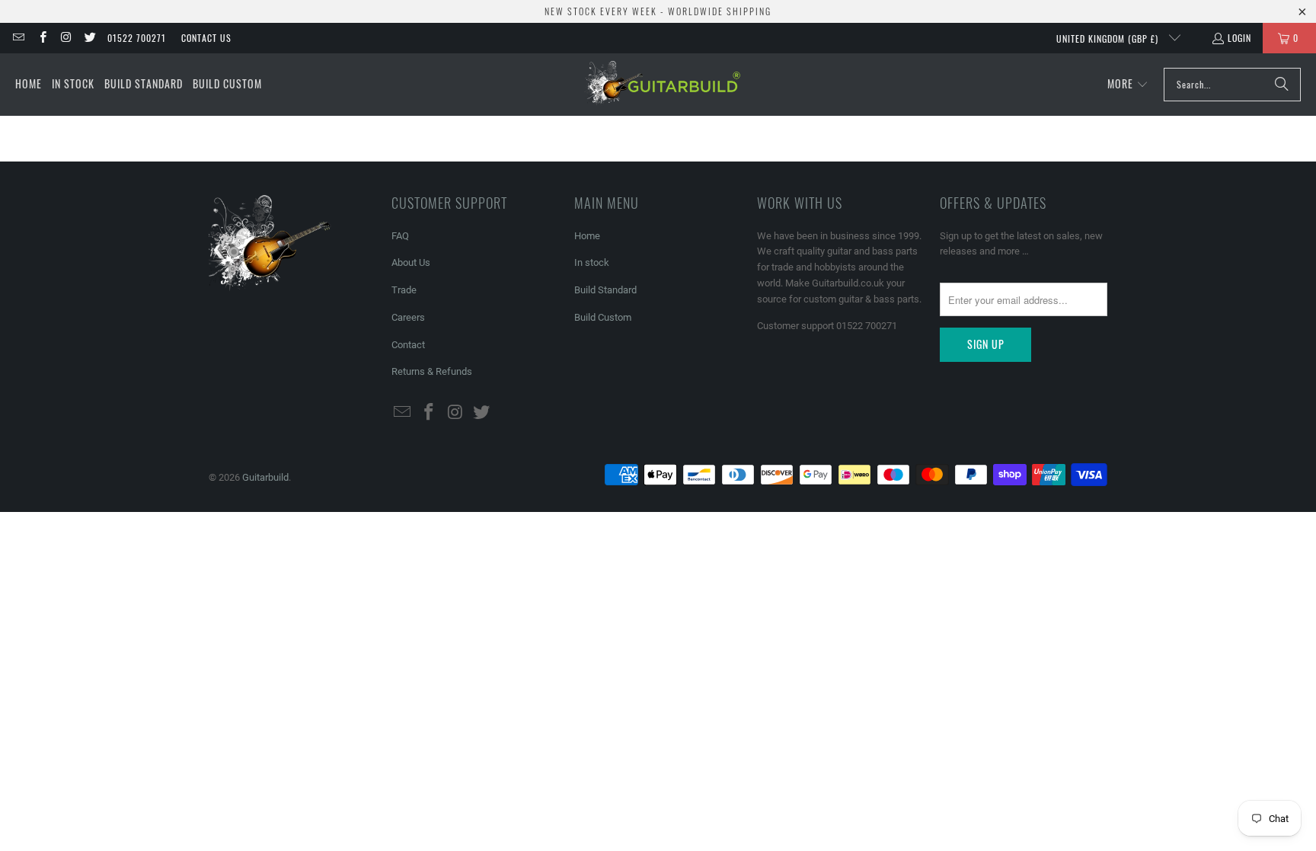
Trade (404, 290)
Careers (408, 317)
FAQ (400, 236)
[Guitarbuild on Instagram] (65, 37)
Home (587, 236)
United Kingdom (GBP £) (1108, 38)
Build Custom (602, 317)
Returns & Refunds (431, 371)
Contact (408, 344)
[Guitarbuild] (662, 84)
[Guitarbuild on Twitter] (89, 37)
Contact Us (206, 37)
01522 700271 (136, 37)
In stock (591, 262)
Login (1239, 37)
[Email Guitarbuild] (17, 37)
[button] (1127, 85)
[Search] (1282, 84)
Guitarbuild (265, 477)
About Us (410, 262)
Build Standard (605, 290)
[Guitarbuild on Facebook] (41, 37)
